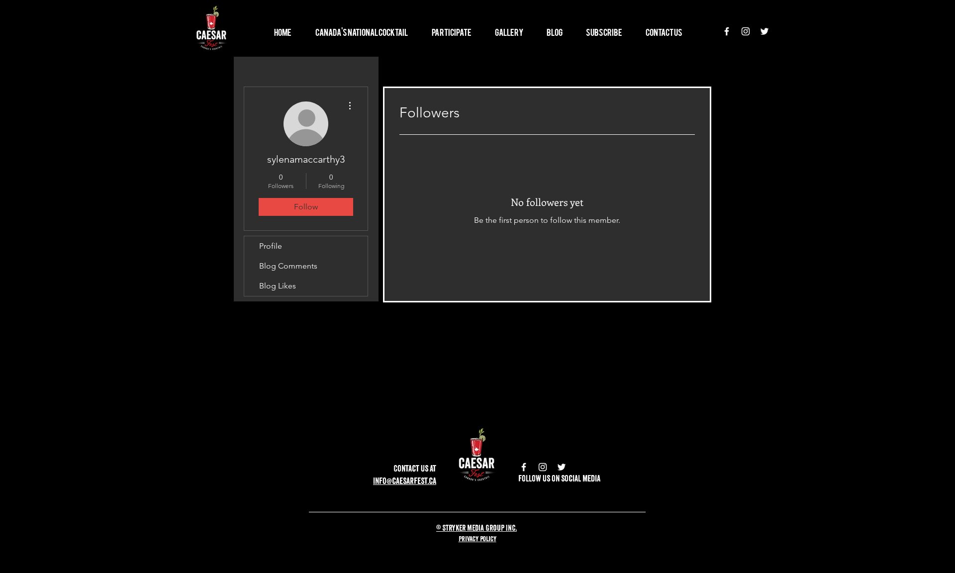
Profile (270, 246)
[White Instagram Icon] (745, 31)
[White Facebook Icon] (726, 31)
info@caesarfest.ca (404, 481)
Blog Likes (277, 285)
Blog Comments (288, 266)
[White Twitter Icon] (764, 31)
